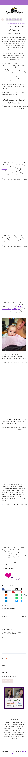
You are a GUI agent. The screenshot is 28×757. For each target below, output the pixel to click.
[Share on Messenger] (17, 601)
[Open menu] (14, 2)
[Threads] (12, 19)
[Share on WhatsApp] (17, 598)
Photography (21, 23)
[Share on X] (17, 589)
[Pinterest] (18, 19)
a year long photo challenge (10, 605)
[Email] (21, 19)
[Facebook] (7, 19)
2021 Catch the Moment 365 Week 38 (6, 620)
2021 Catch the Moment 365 (10, 23)
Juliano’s (4, 169)
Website (4, 672)
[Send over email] (17, 595)
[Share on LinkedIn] (6, 598)
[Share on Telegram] (6, 601)
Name (4, 659)
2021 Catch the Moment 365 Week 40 (21, 620)
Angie (9, 33)
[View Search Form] (2, 19)
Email (4, 665)
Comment (5, 638)
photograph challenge (8, 608)
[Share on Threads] (6, 592)
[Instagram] (10, 19)
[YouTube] (15, 19)
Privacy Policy (14, 676)
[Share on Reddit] (6, 595)
